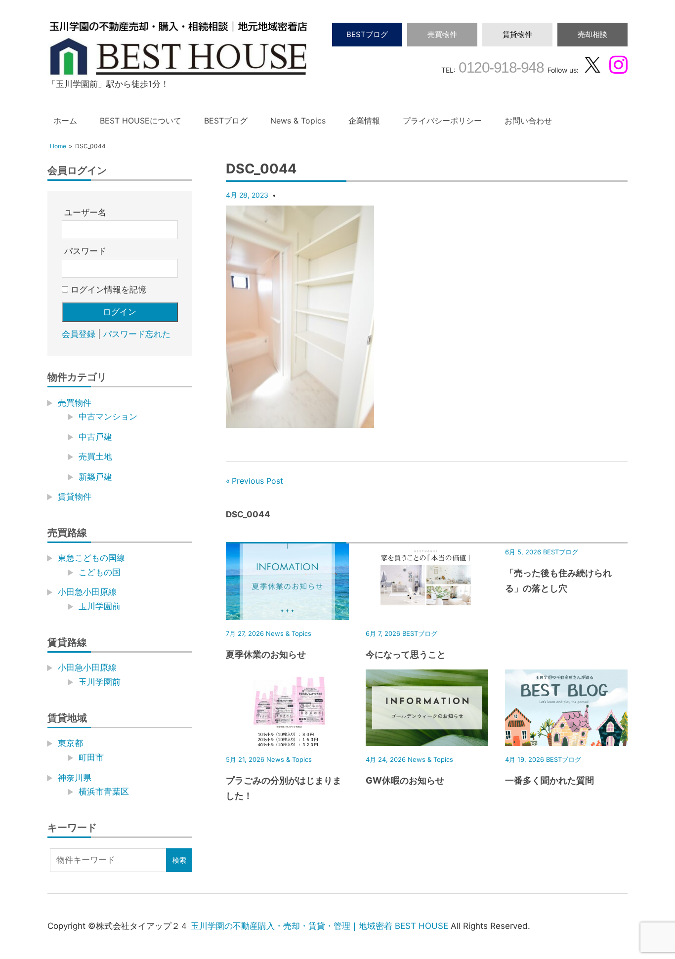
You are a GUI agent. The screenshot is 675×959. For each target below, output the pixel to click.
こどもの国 (100, 572)
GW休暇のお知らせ (405, 780)
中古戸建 (95, 437)
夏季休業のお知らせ (266, 654)
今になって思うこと (406, 654)
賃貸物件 (517, 34)
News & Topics (298, 120)
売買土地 (95, 456)
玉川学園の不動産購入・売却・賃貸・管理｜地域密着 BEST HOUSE (319, 926)
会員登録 (78, 334)
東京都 (70, 743)
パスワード (85, 251)
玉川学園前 (100, 606)
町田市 (91, 757)
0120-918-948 (500, 67)
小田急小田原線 (87, 592)
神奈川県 (74, 778)
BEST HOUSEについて (140, 120)
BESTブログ (367, 34)
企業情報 (364, 120)
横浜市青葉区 (104, 791)
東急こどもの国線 (91, 558)
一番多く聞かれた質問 (549, 780)
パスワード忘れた (136, 334)
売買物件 (442, 34)
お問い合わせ (528, 120)
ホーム (65, 120)
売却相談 (592, 34)
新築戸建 (95, 477)
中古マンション (108, 416)
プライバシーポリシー (442, 120)
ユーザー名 (85, 212)
